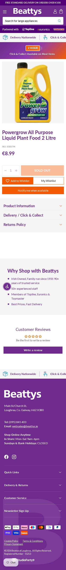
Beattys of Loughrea (21, 550)
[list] (33, 92)
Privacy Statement (13, 544)
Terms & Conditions (33, 541)
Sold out (42, 170)
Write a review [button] (33, 350)
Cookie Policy (11, 541)
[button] (61, 12)
